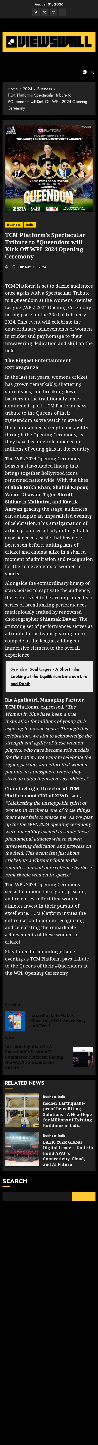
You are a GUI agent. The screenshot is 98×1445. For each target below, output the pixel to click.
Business (14, 225)
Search (15, 1181)
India (30, 225)
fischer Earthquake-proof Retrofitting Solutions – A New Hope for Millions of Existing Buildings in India (67, 1114)
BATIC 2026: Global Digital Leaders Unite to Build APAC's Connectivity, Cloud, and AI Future (68, 1153)
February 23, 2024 (31, 267)
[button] (92, 72)
